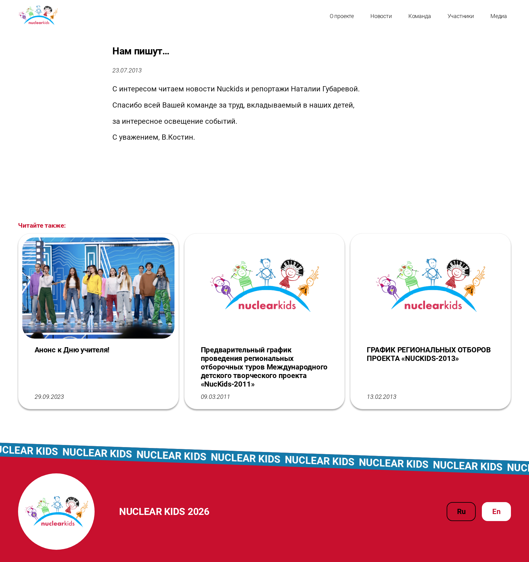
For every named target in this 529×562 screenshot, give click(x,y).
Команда (419, 16)
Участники (461, 16)
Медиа (498, 16)
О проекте (342, 16)
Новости (381, 16)
